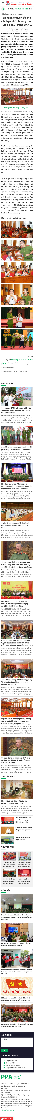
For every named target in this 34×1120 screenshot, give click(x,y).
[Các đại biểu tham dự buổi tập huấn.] (17, 96)
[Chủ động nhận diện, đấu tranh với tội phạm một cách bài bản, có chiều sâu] (17, 435)
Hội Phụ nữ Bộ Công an (10, 371)
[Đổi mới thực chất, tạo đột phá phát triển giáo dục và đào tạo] (7, 830)
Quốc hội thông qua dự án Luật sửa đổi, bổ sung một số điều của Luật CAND (15, 525)
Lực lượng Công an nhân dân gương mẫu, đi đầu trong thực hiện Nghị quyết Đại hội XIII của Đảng (15, 603)
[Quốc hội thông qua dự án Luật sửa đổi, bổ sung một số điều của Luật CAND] (17, 511)
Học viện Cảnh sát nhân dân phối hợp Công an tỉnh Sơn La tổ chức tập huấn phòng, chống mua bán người (16, 917)
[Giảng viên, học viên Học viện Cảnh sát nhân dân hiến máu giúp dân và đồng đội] (24, 856)
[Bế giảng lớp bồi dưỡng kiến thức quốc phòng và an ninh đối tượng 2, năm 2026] (17, 1013)
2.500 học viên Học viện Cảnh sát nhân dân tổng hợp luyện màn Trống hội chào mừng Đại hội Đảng (9, 866)
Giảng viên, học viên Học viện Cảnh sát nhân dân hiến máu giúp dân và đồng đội (24, 866)
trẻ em (13, 364)
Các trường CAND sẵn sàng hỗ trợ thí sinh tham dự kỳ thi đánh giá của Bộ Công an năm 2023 (16, 410)
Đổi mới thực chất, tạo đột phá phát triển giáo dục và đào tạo (24, 830)
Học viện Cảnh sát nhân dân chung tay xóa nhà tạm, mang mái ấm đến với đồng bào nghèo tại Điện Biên (16, 972)
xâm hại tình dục (23, 364)
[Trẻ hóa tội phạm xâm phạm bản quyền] (7, 840)
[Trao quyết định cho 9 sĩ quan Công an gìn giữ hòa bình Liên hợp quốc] (7, 820)
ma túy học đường (8, 367)
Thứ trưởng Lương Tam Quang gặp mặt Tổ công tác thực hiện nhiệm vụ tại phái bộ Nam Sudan (17, 682)
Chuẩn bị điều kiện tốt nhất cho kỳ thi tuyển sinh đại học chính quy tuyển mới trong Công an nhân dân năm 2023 (17, 642)
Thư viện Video (8, 776)
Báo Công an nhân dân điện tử (22, 360)
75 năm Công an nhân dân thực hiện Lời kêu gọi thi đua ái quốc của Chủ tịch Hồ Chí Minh (15, 760)
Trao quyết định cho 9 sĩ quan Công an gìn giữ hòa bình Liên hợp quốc (24, 820)
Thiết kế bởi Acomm (7, 1110)
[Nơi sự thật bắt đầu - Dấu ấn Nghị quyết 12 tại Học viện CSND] (17, 789)
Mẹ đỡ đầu (23, 371)
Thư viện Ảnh (7, 847)
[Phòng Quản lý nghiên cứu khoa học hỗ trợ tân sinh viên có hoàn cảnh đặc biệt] (17, 932)
